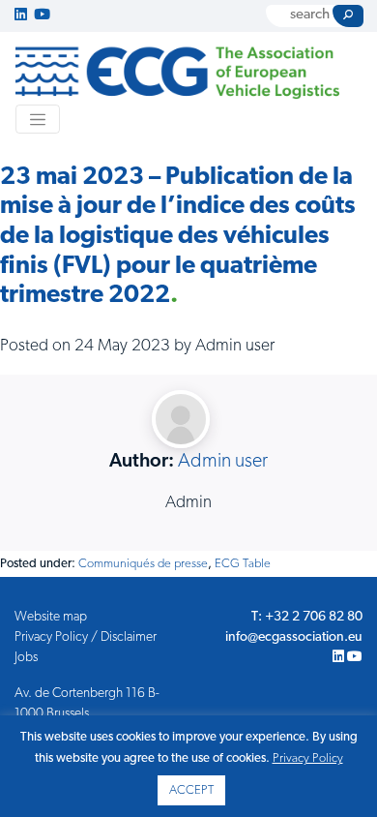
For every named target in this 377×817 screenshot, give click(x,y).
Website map (50, 617)
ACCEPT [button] (191, 790)
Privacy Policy (308, 758)
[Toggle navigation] (37, 119)
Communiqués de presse (143, 564)
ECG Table (243, 564)
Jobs (26, 658)
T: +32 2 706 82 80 (306, 617)
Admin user (223, 461)
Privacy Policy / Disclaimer (85, 637)
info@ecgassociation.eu (293, 637)
